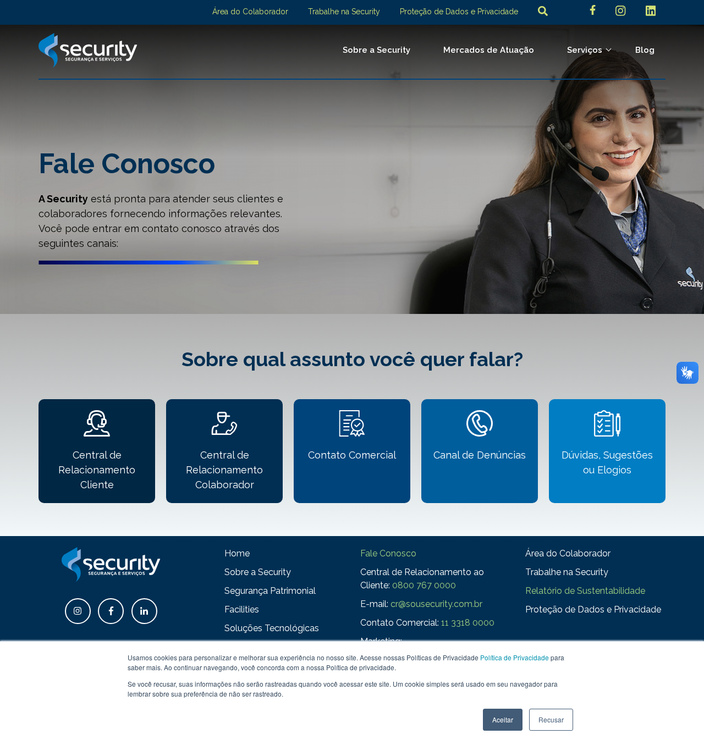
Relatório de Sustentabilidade (585, 591)
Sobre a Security (257, 572)
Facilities (241, 609)
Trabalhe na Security (344, 11)
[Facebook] (593, 11)
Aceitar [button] (502, 719)
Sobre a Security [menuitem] (376, 50)
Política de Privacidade (514, 657)
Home (237, 553)
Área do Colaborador (250, 11)
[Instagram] (620, 12)
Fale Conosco (388, 553)
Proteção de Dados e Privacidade (459, 11)
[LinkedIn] (651, 12)
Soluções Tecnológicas (271, 628)
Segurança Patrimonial (270, 591)
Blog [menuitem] (644, 50)
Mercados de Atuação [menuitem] (488, 50)
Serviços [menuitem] (584, 50)
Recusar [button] (551, 719)
